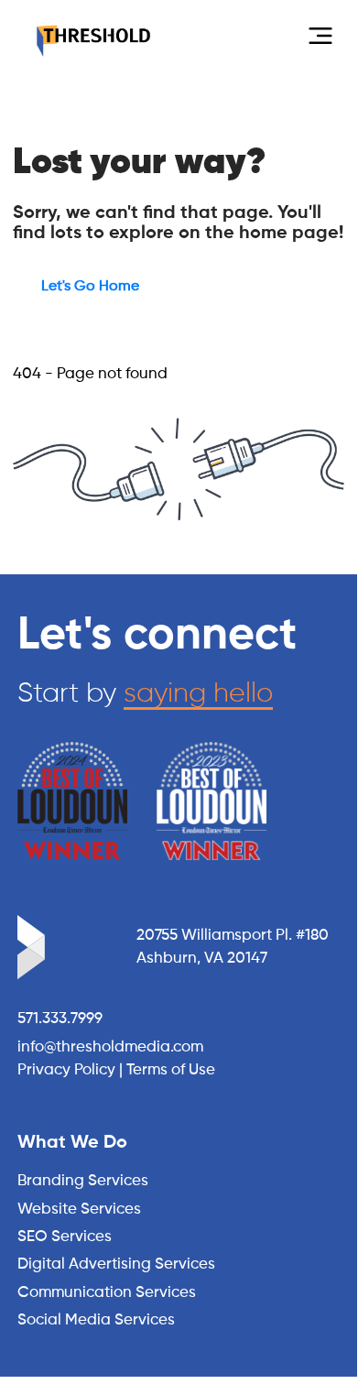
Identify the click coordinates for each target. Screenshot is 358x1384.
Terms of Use (170, 1070)
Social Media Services (96, 1320)
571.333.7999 (60, 1019)
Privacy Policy (66, 1070)
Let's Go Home (90, 286)
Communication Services (106, 1293)
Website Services (79, 1209)
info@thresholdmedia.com (110, 1047)
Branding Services (82, 1181)
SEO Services (64, 1237)
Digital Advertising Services (116, 1264)
